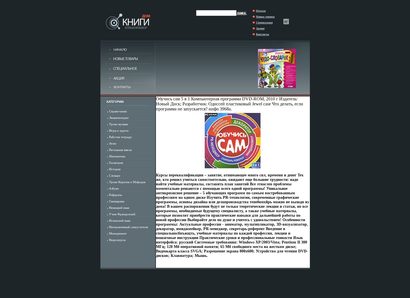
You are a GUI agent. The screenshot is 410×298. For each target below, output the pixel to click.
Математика (117, 156)
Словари (114, 175)
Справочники (118, 111)
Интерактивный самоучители (128, 227)
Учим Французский (122, 214)
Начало (261, 10)
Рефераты (115, 195)
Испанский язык (119, 220)
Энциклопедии (119, 117)
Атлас (113, 143)
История (114, 169)
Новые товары (265, 16)
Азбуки (114, 188)
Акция (260, 28)
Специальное (264, 22)
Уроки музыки (118, 124)
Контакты (262, 34)
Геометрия (116, 162)
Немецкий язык (119, 207)
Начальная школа (120, 150)
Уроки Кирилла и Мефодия (127, 182)
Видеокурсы (117, 240)
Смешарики (116, 201)
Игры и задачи (119, 130)
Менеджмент (118, 233)
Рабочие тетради (120, 137)
